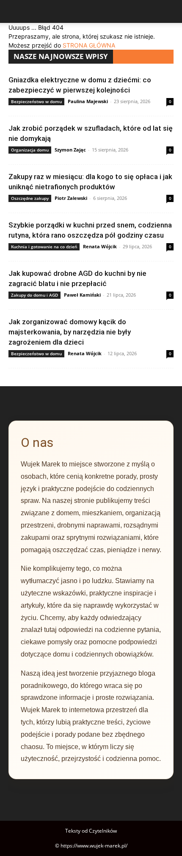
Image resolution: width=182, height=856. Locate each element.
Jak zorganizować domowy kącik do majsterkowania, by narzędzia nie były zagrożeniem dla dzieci (69, 331)
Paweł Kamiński (82, 295)
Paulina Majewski (88, 101)
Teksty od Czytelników (91, 830)
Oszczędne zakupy (30, 198)
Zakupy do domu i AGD (34, 295)
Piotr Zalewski (71, 198)
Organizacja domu (30, 150)
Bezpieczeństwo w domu (36, 101)
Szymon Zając (70, 149)
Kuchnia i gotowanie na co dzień (44, 247)
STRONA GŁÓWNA (89, 45)
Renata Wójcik (100, 246)
